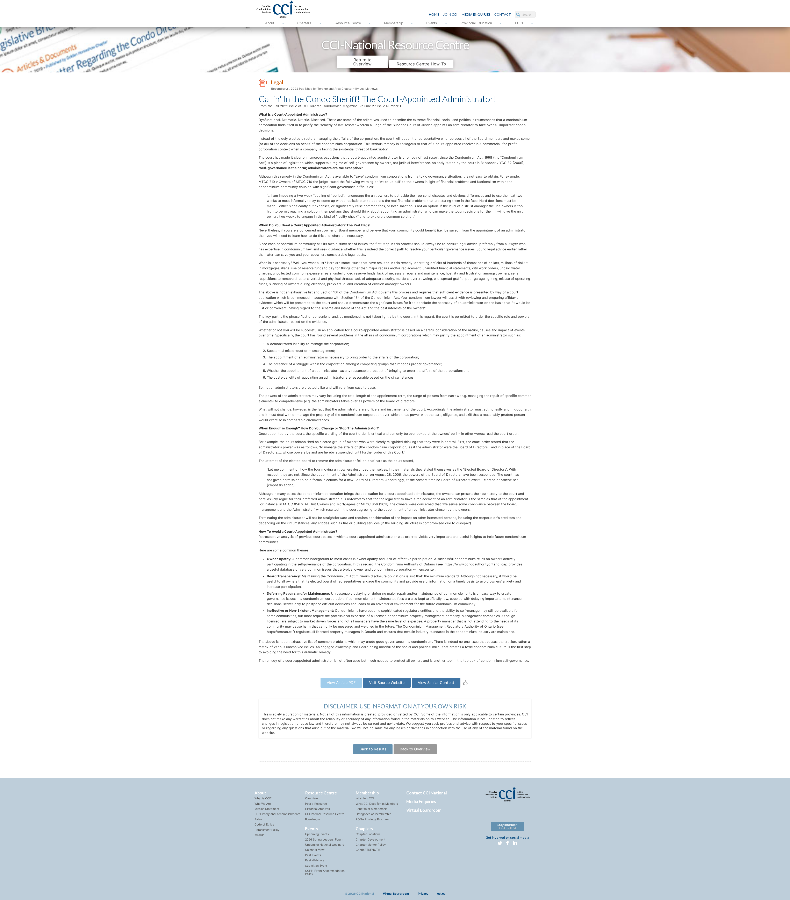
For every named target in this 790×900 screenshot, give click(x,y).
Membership (393, 23)
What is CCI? (263, 798)
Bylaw (258, 819)
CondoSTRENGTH (368, 849)
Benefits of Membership (372, 808)
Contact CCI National (426, 792)
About (269, 23)
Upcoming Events (317, 834)
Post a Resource (316, 803)
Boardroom (312, 819)
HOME (434, 14)
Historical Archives (317, 808)
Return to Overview (362, 61)
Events (431, 23)
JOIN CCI (450, 14)
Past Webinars (314, 860)
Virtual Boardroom (423, 810)
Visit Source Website (386, 682)
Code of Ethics (264, 824)
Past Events (313, 855)
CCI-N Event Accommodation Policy (325, 872)
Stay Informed (507, 826)
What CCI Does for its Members (377, 803)
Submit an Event (316, 865)
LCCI (519, 23)
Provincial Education (476, 23)
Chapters (304, 23)
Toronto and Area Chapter (334, 88)
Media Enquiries (475, 14)
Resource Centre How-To (421, 64)
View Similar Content (436, 682)
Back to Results (372, 749)
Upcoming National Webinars (324, 844)
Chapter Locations (368, 834)
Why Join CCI (365, 798)
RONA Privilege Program (372, 819)
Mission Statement (266, 808)
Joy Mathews (369, 88)
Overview (311, 798)
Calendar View (314, 849)
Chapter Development (370, 839)
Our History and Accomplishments (277, 814)
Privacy (423, 893)
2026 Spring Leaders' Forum (324, 839)
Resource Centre (348, 23)
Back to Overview (415, 749)
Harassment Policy (266, 829)
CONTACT (502, 14)
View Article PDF (341, 682)
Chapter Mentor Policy (371, 844)
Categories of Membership (373, 814)
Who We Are (262, 803)
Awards (259, 835)
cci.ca (441, 893)
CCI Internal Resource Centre (324, 814)
